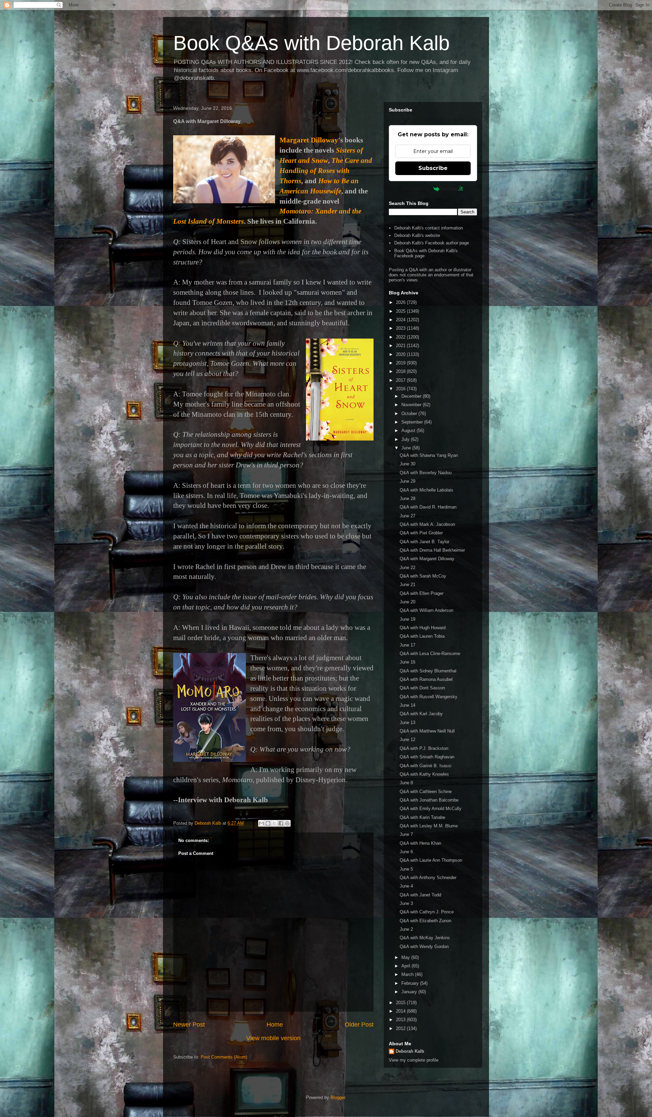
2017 (401, 380)
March (408, 974)
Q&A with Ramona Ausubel (426, 679)
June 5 (406, 869)
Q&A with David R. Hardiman (428, 507)
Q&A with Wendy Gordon (424, 946)
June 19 (407, 619)
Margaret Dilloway (308, 140)
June (406, 447)
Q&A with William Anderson (426, 610)
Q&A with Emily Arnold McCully (430, 808)
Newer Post (189, 1024)
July (406, 439)
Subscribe (433, 168)
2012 (401, 1028)
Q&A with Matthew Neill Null (427, 731)
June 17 (407, 645)
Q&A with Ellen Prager (421, 593)
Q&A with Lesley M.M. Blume (429, 825)
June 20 (407, 601)
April (406, 965)
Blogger (337, 1097)
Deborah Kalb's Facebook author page (431, 242)
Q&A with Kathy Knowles (424, 774)
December (412, 396)
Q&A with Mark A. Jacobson (427, 524)
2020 (401, 354)
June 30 (407, 463)
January (409, 991)
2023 (401, 328)
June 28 (407, 498)
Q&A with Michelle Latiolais (426, 490)
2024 (401, 319)
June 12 (407, 739)
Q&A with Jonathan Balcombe (429, 800)
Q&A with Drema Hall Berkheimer (432, 550)
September (412, 422)
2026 (401, 302)
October (409, 413)
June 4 (406, 886)
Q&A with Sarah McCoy (423, 576)
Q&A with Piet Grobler (421, 532)
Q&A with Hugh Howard (423, 627)
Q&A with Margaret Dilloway (427, 558)
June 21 (407, 584)
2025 (401, 311)
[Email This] (261, 823)
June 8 (406, 782)
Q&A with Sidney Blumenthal (428, 670)
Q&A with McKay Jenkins (425, 937)
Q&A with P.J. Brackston (424, 748)
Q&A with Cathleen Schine (426, 791)
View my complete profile (413, 1060)
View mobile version (273, 1038)
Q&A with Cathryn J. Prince (427, 911)
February (410, 983)
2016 (401, 388)
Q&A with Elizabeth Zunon (425, 920)
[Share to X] (274, 823)
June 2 (406, 929)
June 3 (406, 903)
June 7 (406, 834)
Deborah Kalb (410, 1051)
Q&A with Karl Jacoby (421, 713)
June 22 (407, 567)
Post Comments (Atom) (224, 1057)
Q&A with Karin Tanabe (422, 817)
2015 (401, 1002)
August (409, 430)
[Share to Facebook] (280, 823)
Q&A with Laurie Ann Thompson (431, 860)
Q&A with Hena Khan (420, 843)
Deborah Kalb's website (417, 235)
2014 (401, 1011)
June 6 (406, 851)
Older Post (359, 1024)
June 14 (407, 705)
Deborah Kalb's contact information (428, 227)
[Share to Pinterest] (287, 823)
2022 (401, 337)
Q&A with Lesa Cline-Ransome (430, 653)
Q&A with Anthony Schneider (428, 877)
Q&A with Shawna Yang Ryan (429, 455)
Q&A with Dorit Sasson (422, 687)
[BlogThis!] (268, 823)
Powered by (416, 188)
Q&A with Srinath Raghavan (427, 756)
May (406, 957)
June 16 (407, 662)
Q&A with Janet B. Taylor (424, 541)
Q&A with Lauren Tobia (422, 636)
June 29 (407, 481)
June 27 (407, 515)
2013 (401, 1019)
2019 (401, 362)
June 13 (407, 722)
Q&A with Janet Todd (420, 894)
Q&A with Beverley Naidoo (426, 472)
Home (275, 1024)
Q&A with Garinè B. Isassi (425, 765)
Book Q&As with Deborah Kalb (311, 43)
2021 (401, 345)
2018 (401, 371)
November (412, 404)
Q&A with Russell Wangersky (428, 696)
